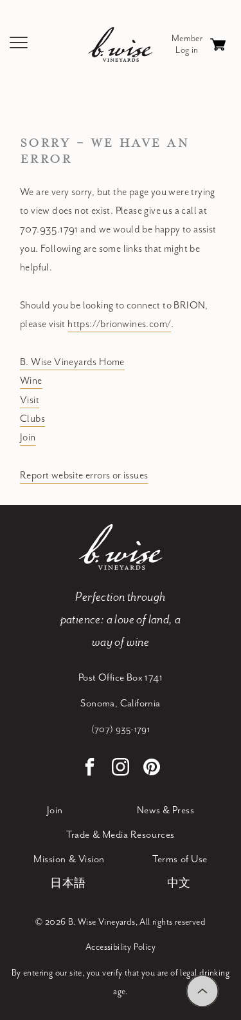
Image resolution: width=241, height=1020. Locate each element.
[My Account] (187, 45)
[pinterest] (152, 768)
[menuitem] (55, 810)
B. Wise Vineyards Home (72, 362)
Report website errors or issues (84, 475)
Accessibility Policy (120, 947)
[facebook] (90, 768)
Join (28, 437)
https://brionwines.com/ (119, 324)
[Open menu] (19, 45)
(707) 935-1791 (120, 729)
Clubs (32, 419)
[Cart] (218, 44)
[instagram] (121, 768)
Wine (31, 381)
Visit (29, 400)
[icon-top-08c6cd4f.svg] (202, 991)
